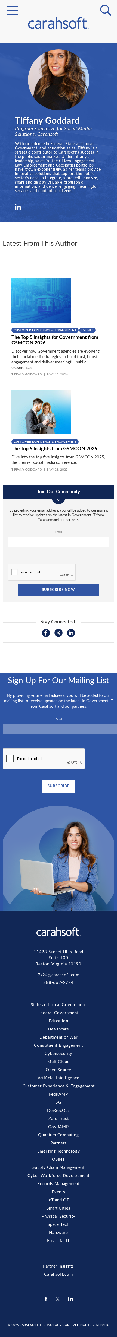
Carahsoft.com (58, 1274)
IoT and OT (58, 186)
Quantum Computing (58, 134)
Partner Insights (58, 1266)
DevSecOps (58, 115)
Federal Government (58, 58)
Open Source (58, 82)
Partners (58, 141)
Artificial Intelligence (58, 89)
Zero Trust (58, 121)
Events (58, 180)
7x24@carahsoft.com (58, 975)
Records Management (58, 173)
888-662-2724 (58, 983)
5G (59, 108)
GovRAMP (58, 128)
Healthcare (58, 1029)
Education (58, 1021)
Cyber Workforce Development (58, 167)
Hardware (58, 212)
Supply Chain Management (59, 160)
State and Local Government (58, 52)
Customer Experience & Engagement (58, 95)
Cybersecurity (59, 69)
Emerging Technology (58, 147)
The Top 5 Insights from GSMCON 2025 (54, 448)
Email (58, 532)
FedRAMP (58, 102)
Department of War (58, 1037)
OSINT (58, 154)
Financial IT (58, 218)
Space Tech (58, 206)
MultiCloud (58, 76)
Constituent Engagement (58, 63)
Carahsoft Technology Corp (45, 1324)
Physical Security (58, 199)
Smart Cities (58, 193)
